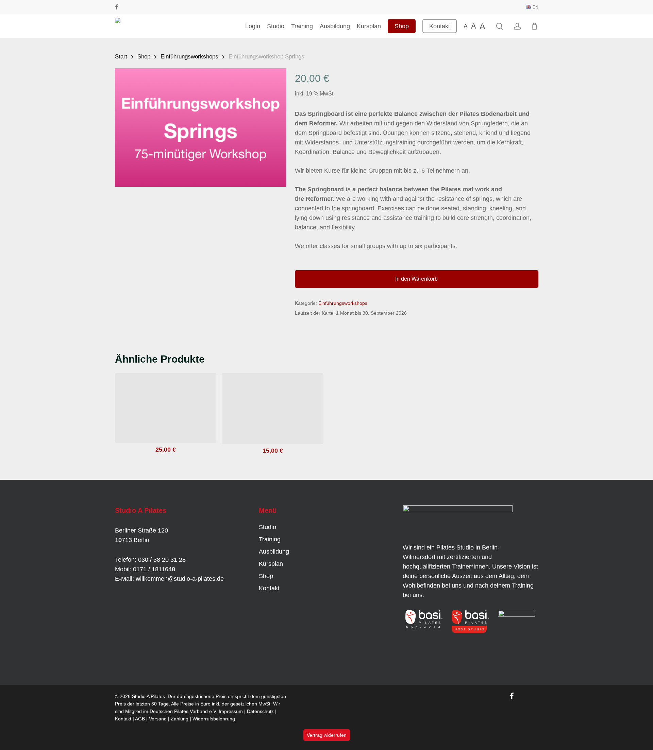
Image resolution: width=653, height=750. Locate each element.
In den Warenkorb (416, 279)
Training (270, 539)
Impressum (231, 711)
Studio (267, 527)
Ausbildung (274, 551)
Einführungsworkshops (189, 56)
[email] (138, 7)
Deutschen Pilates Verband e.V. (183, 711)
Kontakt (269, 588)
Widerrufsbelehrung (213, 718)
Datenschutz (260, 711)
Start (121, 56)
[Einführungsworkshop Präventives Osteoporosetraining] (272, 408)
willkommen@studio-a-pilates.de (180, 578)
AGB (140, 718)
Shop (143, 56)
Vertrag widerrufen (327, 735)
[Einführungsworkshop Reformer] (166, 408)
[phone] (127, 7)
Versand (158, 718)
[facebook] (116, 7)
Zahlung (179, 718)
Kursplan (271, 563)
